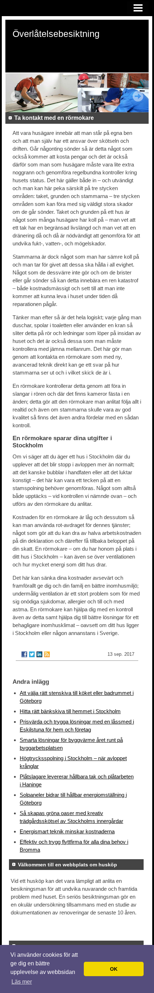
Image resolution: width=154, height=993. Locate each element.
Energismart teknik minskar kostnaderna (67, 831)
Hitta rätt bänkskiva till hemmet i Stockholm (70, 711)
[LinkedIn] (39, 654)
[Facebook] (24, 654)
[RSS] (47, 654)
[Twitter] (32, 654)
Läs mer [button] (21, 982)
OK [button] (113, 969)
